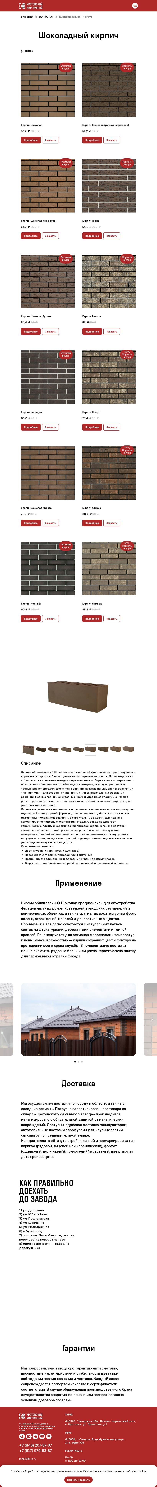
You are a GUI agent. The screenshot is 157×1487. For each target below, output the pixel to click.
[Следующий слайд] (151, 1019)
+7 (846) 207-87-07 (35, 1445)
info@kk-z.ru (27, 1458)
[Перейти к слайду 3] (82, 1062)
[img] (35, 1436)
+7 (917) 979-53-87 (35, 1450)
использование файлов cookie (124, 1471)
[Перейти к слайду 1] (75, 1062)
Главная (27, 17)
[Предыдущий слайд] (5, 1019)
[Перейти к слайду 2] (78, 1062)
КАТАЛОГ (46, 17)
